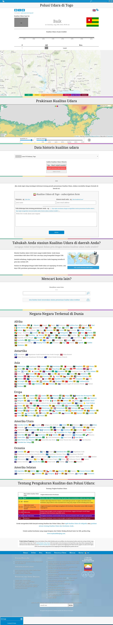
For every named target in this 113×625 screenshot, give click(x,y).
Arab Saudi (31, 366)
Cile (51, 471)
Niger (80, 335)
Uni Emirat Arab (22, 384)
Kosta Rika (20, 435)
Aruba (64, 425)
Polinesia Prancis (73, 459)
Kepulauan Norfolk (22, 457)
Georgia (42, 369)
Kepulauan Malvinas (22, 474)
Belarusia (55, 396)
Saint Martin (77, 437)
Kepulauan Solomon (56, 457)
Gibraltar (80, 398)
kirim (71, 605)
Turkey (70, 381)
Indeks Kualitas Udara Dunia (43, 543)
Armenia (43, 366)
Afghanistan (20, 366)
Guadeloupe (32, 430)
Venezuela (89, 474)
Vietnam (51, 384)
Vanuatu (78, 462)
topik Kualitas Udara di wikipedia (76, 523)
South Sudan (57, 340)
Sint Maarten (85, 440)
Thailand (58, 381)
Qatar (46, 379)
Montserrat (66, 435)
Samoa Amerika (21, 462)
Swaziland (77, 340)
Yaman (89, 384)
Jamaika (78, 430)
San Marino (31, 413)
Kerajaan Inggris (65, 403)
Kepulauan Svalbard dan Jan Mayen (43, 403)
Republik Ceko (59, 410)
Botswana (60, 325)
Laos (52, 374)
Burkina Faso (72, 325)
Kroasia (19, 406)
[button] (2, 52)
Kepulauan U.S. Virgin (63, 432)
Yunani (42, 415)
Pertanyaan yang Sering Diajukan (27, 576)
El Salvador (79, 427)
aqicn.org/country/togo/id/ (27, 13)
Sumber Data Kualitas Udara (23, 580)
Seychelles (20, 340)
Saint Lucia (66, 437)
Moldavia (20, 408)
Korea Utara (19, 374)
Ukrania (30, 415)
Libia (53, 333)
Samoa (85, 459)
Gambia (75, 328)
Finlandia (68, 398)
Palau (62, 459)
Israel (25, 371)
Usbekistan (38, 384)
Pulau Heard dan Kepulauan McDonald (28, 357)
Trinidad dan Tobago (24, 442)
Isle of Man (44, 401)
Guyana (72, 471)
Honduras (66, 430)
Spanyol (79, 413)
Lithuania (58, 406)
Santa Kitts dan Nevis (47, 440)
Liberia (45, 333)
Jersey (75, 401)
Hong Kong (55, 369)
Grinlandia (19, 430)
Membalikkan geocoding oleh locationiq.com (60, 589)
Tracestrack (110, 136)
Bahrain (68, 366)
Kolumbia (38, 473)
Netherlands (60, 408)
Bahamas (74, 425)
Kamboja (48, 371)
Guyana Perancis (85, 471)
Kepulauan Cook (77, 452)
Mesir (51, 335)
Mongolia (33, 376)
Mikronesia (19, 459)
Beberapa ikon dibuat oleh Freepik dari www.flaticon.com (59, 584)
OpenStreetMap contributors (93, 136)
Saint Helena (76, 338)
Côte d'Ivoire (21, 328)
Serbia (43, 413)
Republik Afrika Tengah (23, 338)
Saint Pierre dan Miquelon (25, 440)
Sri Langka (20, 381)
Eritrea (49, 328)
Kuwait (31, 374)
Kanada (88, 430)
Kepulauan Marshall (75, 454)
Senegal (88, 338)
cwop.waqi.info (73, 578)
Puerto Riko (19, 437)
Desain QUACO (52, 597)
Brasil (40, 471)
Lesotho (35, 333)
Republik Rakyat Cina (62, 379)
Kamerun (49, 330)
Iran (17, 371)
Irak (89, 369)
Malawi (73, 333)
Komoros (71, 330)
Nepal (57, 376)
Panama (90, 435)
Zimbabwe (20, 345)
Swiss (18, 415)
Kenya (61, 330)
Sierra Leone (35, 340)
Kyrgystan (42, 374)
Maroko (90, 333)
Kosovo (79, 403)
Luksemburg (72, 406)
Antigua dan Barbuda (49, 425)
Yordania (20, 386)
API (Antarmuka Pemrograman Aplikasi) (26, 586)
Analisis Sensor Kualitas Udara (23, 573)
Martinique (41, 435)
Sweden (91, 413)
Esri (6, 95)
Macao (71, 374)
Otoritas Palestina (82, 376)
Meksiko (54, 435)
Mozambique (61, 335)
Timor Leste (50, 462)
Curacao (57, 427)
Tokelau (60, 462)
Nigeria (90, 335)
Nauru (29, 459)
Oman (68, 376)
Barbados (84, 425)
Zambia (88, 343)
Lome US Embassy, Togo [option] (27, 156)
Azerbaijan (56, 366)
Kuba (31, 435)
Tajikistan (45, 381)
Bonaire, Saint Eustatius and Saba (38, 427)
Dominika (67, 427)
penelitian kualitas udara (24, 566)
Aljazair (35, 325)
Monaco (32, 408)
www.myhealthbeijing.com (56, 533)
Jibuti (39, 330)
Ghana (87, 328)
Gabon (65, 328)
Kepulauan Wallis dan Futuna (76, 457)
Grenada (91, 427)
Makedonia (86, 406)
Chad (91, 325)
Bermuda (19, 427)
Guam (49, 452)
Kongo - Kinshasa (84, 330)
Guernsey (92, 398)
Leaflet (1, 94)
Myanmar (46, 376)
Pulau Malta (44, 410)
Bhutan (91, 366)
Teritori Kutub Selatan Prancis (55, 357)
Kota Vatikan (89, 403)
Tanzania (54, 343)
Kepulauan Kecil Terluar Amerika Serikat (29, 454)
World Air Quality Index (44, 544)
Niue (37, 459)
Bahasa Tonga (33, 452)
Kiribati (92, 457)
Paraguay (49, 474)
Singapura (79, 379)
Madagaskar (62, 333)
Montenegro (45, 408)
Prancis (32, 410)
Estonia (55, 398)
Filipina (31, 369)
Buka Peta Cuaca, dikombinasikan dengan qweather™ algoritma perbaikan (62, 574)
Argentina (20, 471)
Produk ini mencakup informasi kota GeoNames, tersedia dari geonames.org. (63, 571)
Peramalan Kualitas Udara (22, 583)
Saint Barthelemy (52, 437)
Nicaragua (79, 435)
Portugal (19, 410)
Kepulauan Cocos (75, 371)
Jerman (65, 401)
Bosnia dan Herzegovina (83, 396)
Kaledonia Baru (61, 452)
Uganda (79, 343)
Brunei (19, 369)
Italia (55, 401)
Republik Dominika (35, 437)
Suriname (69, 474)
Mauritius (30, 335)
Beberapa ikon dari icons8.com (56, 587)
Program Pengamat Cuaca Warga (57, 578)
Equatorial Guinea (36, 328)
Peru (59, 473)
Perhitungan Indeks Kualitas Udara (24, 581)
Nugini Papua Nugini (49, 459)
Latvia (30, 406)
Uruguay (79, 474)
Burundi (83, 325)
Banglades (79, 366)
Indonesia (79, 369)
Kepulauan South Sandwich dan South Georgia (42, 355)
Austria (43, 396)
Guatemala (46, 430)
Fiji (42, 452)
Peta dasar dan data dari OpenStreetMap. (59, 591)
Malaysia (20, 376)
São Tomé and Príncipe (23, 343)
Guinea (18, 330)
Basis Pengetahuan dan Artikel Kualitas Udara (27, 570)
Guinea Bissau (29, 330)
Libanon (61, 374)
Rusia (18, 413)
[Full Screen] (2, 58)
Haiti (57, 430)
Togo (63, 343)
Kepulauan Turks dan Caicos (42, 432)
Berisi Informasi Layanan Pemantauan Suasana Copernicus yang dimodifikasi (61, 580)
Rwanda (39, 338)
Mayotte (41, 335)
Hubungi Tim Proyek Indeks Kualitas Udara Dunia (29, 561)
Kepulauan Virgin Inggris (82, 432)
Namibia (72, 335)
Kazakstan (61, 371)
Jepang (36, 371)
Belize (93, 425)
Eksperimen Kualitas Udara (22, 571)
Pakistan (20, 379)
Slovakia (55, 413)
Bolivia (31, 471)
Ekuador (61, 471)
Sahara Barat (64, 338)
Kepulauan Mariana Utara (56, 454)
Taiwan (33, 381)
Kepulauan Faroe (21, 403)
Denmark (43, 398)
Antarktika (19, 355)
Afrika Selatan (22, 325)
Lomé (65, 48)
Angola (43, 325)
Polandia (86, 408)
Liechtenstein (44, 406)
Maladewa (84, 374)
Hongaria (20, 401)
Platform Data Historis (21, 588)
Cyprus (31, 398)
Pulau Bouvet (66, 355)
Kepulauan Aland (87, 401)
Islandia (32, 401)
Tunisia (70, 343)
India (67, 369)
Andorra (31, 396)
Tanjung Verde (41, 343)
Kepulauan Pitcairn (39, 457)
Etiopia (57, 328)
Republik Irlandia (77, 410)
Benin (51, 325)
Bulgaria (19, 398)
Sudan (67, 340)
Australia (20, 452)
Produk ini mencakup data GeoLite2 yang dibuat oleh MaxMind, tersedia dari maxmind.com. (62, 567)
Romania (92, 410)
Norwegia (74, 408)
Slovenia (67, 413)
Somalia (47, 340)
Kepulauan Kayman (22, 432)
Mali (81, 333)
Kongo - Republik (21, 333)
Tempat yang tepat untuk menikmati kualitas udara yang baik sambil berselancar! (63, 594)
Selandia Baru (36, 462)
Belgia (67, 396)
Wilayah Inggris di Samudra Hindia (71, 384)
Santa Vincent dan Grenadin (67, 440)
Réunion (51, 338)
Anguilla (36, 425)
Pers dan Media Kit (20, 563)
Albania (19, 396)
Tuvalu (69, 462)
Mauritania (19, 335)
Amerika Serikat (22, 425)
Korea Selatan (90, 371)
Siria (89, 379)
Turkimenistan (82, 381)
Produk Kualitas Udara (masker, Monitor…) (27, 585)
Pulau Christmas (34, 379)
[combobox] (56, 156)
